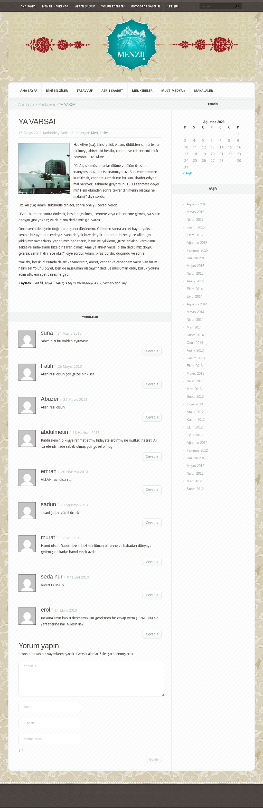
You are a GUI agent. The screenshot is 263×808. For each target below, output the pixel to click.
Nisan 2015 (195, 273)
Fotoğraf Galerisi (145, 6)
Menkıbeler (142, 91)
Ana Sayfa (28, 6)
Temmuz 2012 (197, 450)
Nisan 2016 (195, 220)
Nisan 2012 (195, 473)
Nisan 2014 (195, 320)
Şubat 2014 (195, 335)
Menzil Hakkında (55, 6)
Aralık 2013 (195, 350)
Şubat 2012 (195, 489)
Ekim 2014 (195, 289)
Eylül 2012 (194, 435)
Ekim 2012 (195, 427)
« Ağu (187, 173)
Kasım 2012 (196, 420)
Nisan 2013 (195, 381)
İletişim (173, 6)
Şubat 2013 (195, 396)
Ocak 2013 (195, 404)
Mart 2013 (194, 389)
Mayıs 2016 (195, 212)
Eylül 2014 (194, 296)
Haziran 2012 (196, 458)
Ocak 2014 (195, 343)
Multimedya (173, 91)
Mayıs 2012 (195, 466)
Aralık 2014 (195, 281)
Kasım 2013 (196, 358)
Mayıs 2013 (195, 373)
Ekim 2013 (195, 366)
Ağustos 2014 (197, 304)
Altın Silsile (85, 6)
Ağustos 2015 (197, 243)
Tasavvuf (85, 91)
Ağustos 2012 (197, 443)
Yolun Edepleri (113, 6)
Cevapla (152, 351)
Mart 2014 (194, 327)
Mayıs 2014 (195, 312)
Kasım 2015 (196, 227)
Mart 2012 (194, 481)
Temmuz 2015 (197, 250)
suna (47, 333)
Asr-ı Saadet (112, 91)
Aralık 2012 (195, 412)
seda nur (51, 576)
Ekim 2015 (195, 235)
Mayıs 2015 (195, 266)
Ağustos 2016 (197, 204)
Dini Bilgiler (57, 91)
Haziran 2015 (196, 258)
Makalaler (203, 91)
